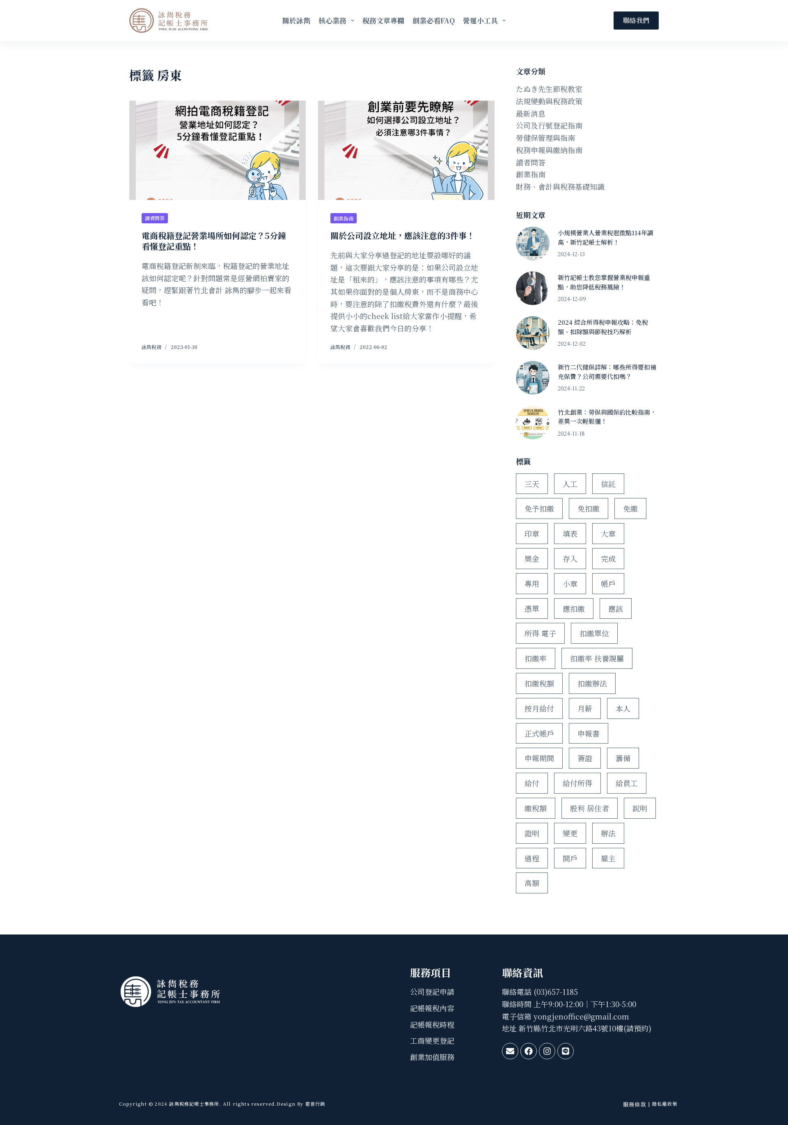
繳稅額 (536, 808)
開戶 (570, 858)
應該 (615, 608)
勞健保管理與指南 (545, 137)
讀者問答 (155, 217)
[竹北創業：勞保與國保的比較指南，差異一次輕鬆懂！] (533, 422)
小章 (570, 583)
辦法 (608, 833)
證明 (532, 833)
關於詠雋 (296, 20)
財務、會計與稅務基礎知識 (560, 186)
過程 (532, 858)
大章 (608, 533)
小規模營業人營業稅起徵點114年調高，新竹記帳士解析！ (605, 237)
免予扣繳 (539, 508)
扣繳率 (536, 658)
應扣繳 (574, 608)
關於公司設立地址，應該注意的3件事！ (402, 235)
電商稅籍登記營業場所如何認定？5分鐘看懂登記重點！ (214, 241)
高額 (532, 882)
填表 (570, 533)
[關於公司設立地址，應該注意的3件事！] (406, 150)
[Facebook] (528, 1051)
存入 (570, 558)
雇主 (608, 858)
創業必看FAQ (433, 20)
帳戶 (608, 583)
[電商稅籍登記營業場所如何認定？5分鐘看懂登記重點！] (217, 150)
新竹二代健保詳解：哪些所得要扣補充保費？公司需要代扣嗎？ (607, 372)
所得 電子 (540, 633)
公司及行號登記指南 (549, 125)
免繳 (630, 508)
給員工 (627, 783)
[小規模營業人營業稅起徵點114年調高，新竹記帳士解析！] (533, 243)
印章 (532, 533)
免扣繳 (588, 508)
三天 (532, 483)
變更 (570, 833)
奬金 (532, 558)
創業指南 (343, 218)
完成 (608, 558)
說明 (639, 808)
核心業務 (332, 20)
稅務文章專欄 (383, 20)
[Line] (565, 1051)
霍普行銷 (314, 1103)
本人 (623, 708)
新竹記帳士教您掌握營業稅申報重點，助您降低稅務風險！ (604, 282)
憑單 (532, 608)
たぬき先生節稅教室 (549, 88)
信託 (608, 483)
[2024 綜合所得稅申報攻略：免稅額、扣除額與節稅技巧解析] (533, 333)
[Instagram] (547, 1051)
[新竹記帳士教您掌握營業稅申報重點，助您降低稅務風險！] (533, 288)
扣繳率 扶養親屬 (597, 658)
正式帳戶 (539, 733)
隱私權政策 (664, 1103)
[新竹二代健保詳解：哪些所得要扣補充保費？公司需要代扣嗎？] (533, 378)
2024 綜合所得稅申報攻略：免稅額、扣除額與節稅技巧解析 (603, 327)
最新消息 (530, 113)
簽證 (584, 758)
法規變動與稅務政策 (549, 101)
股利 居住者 (589, 808)
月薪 (584, 708)
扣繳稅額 (539, 683)
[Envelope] (510, 1051)
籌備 (623, 758)
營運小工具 (480, 20)
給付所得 (577, 783)
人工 (570, 483)
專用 (532, 583)
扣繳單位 (594, 633)
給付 (532, 783)
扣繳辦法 (592, 683)
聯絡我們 (636, 20)
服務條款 (634, 1104)
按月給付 (539, 708)
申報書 (588, 733)
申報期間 (539, 758)
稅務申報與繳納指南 (549, 150)
